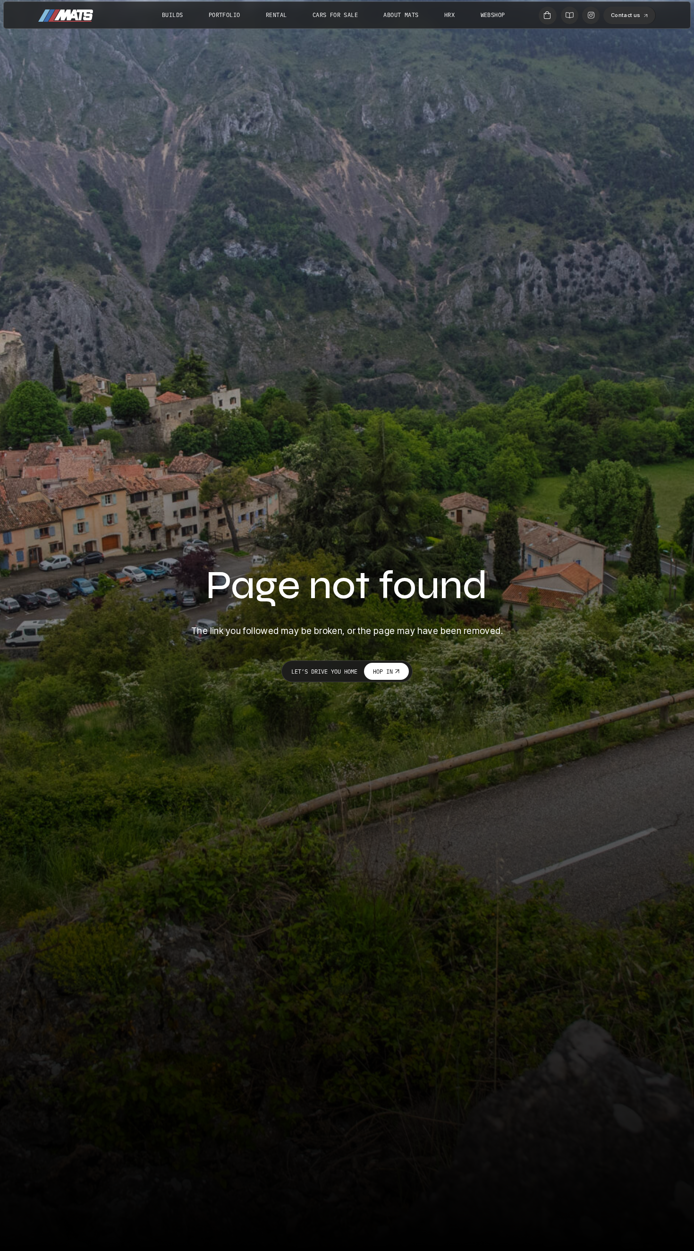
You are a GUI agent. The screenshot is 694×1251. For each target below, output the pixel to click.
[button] (519, 14)
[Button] (569, 15)
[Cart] (548, 15)
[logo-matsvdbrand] (65, 15)
